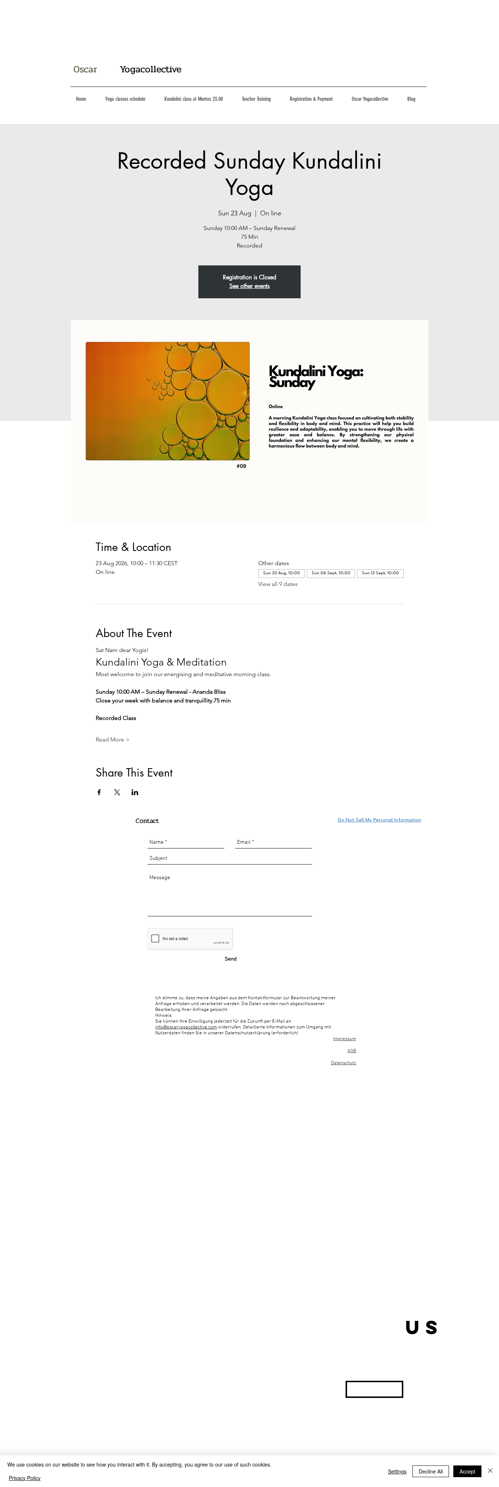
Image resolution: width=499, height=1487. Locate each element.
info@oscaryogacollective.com (186, 1027)
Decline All (431, 1471)
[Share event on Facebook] (99, 792)
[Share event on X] (117, 792)
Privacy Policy (25, 1478)
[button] (374, 1389)
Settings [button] (397, 1471)
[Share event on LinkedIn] (135, 792)
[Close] (490, 1471)
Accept (467, 1471)
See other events (249, 286)
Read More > (113, 739)
